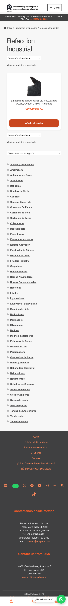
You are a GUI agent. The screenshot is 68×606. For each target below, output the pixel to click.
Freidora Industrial (20, 260)
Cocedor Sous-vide (20, 201)
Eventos (36, 458)
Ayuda (36, 436)
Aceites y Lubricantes (22, 164)
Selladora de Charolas (22, 384)
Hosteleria (15, 287)
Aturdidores (16, 180)
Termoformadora (19, 421)
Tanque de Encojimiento (23, 410)
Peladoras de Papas (21, 341)
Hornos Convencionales (23, 282)
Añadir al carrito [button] (34, 123)
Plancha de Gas (18, 346)
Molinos (14, 330)
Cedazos (15, 196)
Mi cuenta (11, 601)
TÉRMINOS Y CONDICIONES (36, 468)
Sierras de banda (19, 400)
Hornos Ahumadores (21, 276)
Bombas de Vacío (19, 191)
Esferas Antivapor (20, 244)
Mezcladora (16, 319)
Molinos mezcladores (21, 335)
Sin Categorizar (18, 405)
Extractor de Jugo (20, 255)
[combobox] (34, 153)
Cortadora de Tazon (20, 217)
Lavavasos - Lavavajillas (23, 303)
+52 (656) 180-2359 (39, 19)
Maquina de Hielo (19, 309)
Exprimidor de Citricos (22, 250)
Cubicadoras (17, 223)
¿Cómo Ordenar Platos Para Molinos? (36, 463)
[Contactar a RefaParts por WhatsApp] (61, 599)
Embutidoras (17, 234)
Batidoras (15, 185)
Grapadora (16, 266)
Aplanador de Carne (21, 175)
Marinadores (17, 314)
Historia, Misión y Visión (36, 442)
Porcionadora (17, 351)
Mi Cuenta (36, 452)
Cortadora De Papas (21, 207)
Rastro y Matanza (19, 362)
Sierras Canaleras (19, 394)
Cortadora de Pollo (20, 212)
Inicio (9, 27)
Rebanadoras (17, 373)
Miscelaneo (16, 325)
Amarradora (16, 169)
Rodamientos (17, 378)
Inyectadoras (17, 298)
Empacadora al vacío (21, 239)
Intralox (14, 293)
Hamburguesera (18, 271)
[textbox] (34, 153)
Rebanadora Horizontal (22, 367)
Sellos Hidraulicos (20, 389)
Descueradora (17, 228)
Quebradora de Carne (21, 357)
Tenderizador (17, 416)
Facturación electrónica (35, 447)
